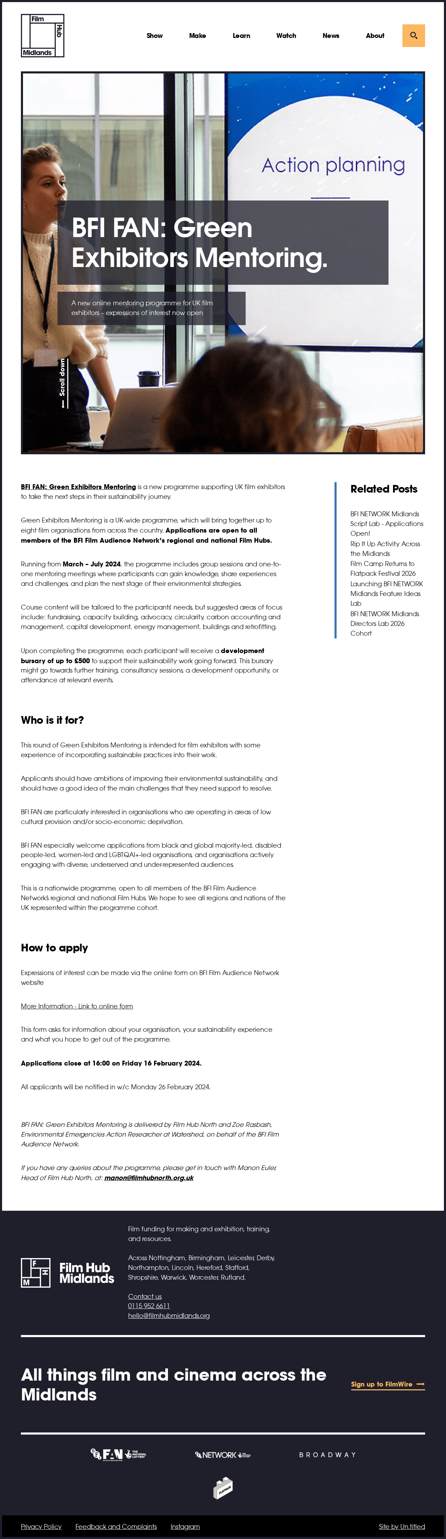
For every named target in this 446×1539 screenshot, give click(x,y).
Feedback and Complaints (116, 1527)
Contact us (145, 1297)
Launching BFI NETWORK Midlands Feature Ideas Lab (387, 593)
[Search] (413, 35)
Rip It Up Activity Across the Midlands (385, 549)
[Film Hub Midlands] (42, 35)
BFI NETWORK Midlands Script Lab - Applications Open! (387, 523)
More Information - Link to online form (77, 1006)
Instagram (185, 1527)
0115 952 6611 (149, 1306)
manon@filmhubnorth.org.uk (148, 1178)
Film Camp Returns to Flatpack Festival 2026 (383, 569)
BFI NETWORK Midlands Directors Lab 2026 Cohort (385, 623)
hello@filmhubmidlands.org (169, 1316)
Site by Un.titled (402, 1527)
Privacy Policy (41, 1527)
